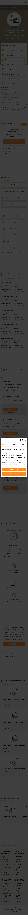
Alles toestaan (14, 469)
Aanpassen (13, 473)
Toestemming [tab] (5, 444)
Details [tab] (14, 444)
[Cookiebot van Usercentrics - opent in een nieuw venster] (20, 440)
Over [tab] (23, 444)
